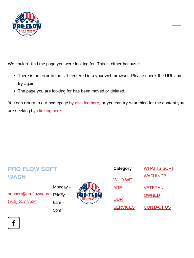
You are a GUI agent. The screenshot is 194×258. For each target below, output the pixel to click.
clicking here (87, 103)
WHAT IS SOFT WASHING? (159, 172)
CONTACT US (157, 207)
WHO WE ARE (122, 184)
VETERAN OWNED (153, 191)
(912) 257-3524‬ (22, 201)
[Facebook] (14, 223)
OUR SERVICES (124, 203)
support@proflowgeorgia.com (35, 193)
